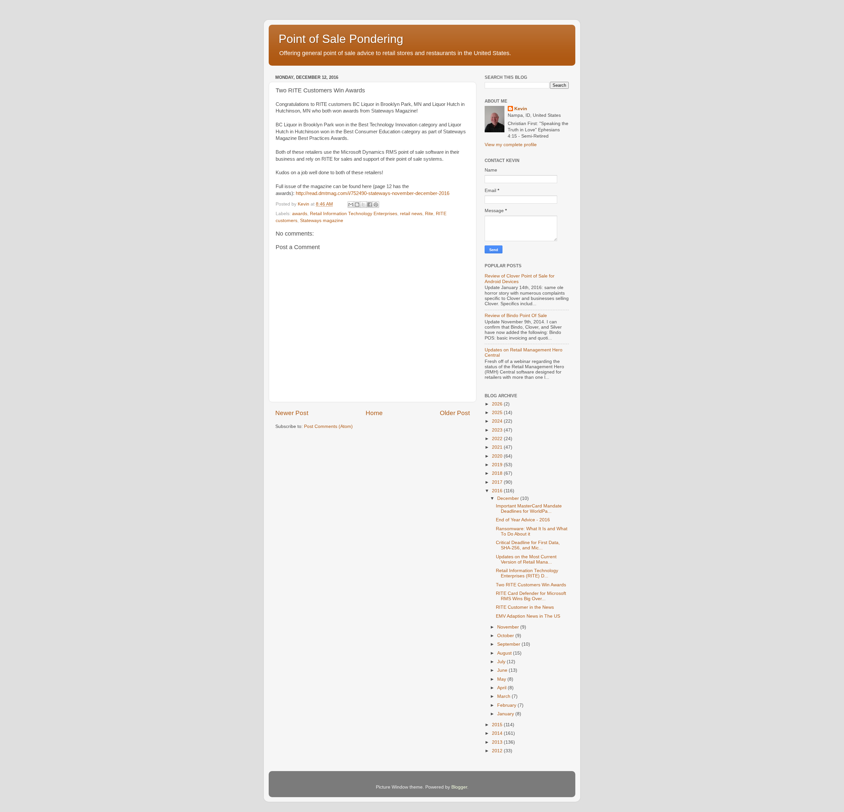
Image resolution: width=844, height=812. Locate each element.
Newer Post (291, 412)
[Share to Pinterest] (376, 204)
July (502, 661)
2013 (498, 742)
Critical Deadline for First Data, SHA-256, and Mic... (528, 545)
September (509, 644)
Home (374, 412)
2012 (498, 750)
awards (299, 213)
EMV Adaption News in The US (528, 616)
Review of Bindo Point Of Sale (516, 315)
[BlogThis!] (357, 204)
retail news (411, 213)
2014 (498, 733)
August (505, 653)
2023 (498, 430)
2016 (498, 490)
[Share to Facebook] (369, 204)
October (506, 635)
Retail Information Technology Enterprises (353, 213)
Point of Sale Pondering (341, 39)
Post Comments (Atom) (328, 426)
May (502, 679)
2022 (498, 438)
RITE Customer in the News (525, 607)
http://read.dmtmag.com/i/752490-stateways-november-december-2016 (372, 193)
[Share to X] (363, 204)
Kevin (520, 108)
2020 (498, 456)
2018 (498, 473)
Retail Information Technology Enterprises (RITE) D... (527, 573)
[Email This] (350, 204)
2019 (498, 464)
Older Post (455, 412)
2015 (498, 724)
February (507, 705)
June (503, 670)
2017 (498, 482)
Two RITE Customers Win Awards (531, 584)
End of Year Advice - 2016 (523, 519)
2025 (498, 412)
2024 (498, 421)
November (508, 627)
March (504, 696)
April (502, 687)
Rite (429, 213)
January (506, 713)
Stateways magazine (321, 220)
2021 (498, 447)
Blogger (459, 787)
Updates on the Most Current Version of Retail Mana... (526, 559)
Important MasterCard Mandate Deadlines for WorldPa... (529, 508)
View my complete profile (511, 144)
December (508, 498)
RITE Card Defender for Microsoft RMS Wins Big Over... (531, 596)
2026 (498, 404)
